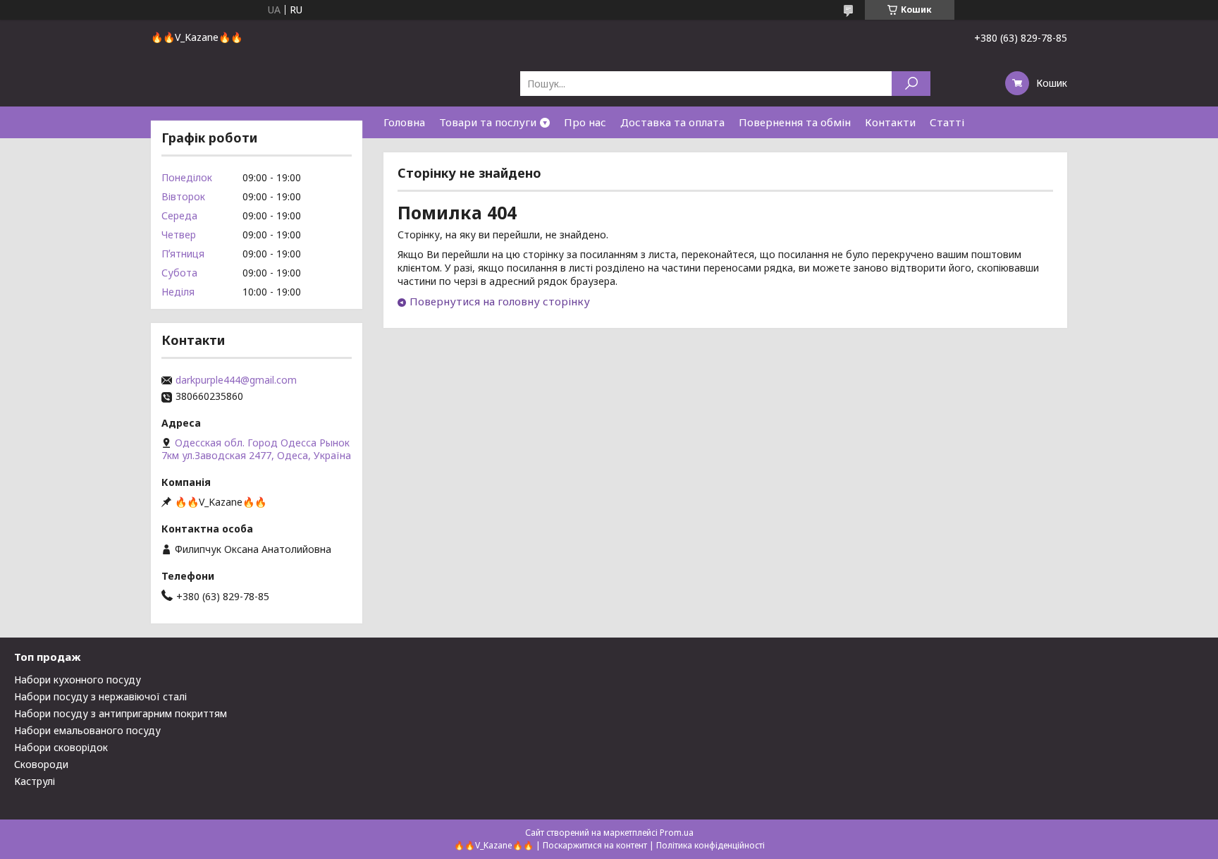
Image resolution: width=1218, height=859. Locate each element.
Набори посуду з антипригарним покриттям (120, 713)
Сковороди (41, 764)
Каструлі (34, 781)
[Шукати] (911, 83)
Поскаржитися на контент (595, 845)
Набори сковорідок (61, 747)
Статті (947, 122)
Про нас (585, 122)
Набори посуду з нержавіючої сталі (100, 696)
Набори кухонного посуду (77, 679)
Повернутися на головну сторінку (500, 301)
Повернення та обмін (795, 122)
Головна (404, 122)
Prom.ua (677, 833)
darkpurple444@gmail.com (236, 380)
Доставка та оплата (672, 122)
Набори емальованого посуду (87, 730)
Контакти (890, 122)
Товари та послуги (487, 122)
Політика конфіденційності (710, 845)
